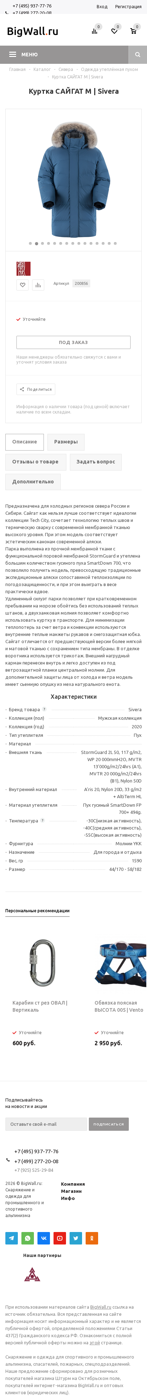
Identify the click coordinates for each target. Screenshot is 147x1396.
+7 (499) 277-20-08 (31, 12)
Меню (29, 54)
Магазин (71, 1191)
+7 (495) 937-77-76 (31, 5)
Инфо (68, 1198)
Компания (73, 1183)
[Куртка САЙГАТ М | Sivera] (73, 237)
